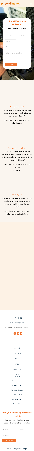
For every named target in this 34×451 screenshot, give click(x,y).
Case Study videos (17, 399)
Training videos (17, 394)
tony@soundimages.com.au (17, 323)
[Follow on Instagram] (18, 333)
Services (17, 376)
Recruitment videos (17, 390)
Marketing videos (17, 385)
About (17, 359)
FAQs (17, 364)
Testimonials (17, 369)
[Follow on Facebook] (15, 333)
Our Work (17, 348)
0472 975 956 (17, 318)
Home (17, 343)
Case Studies (17, 353)
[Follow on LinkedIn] (21, 333)
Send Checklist (9, 440)
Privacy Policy (17, 404)
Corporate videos (17, 381)
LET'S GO (10, 64)
